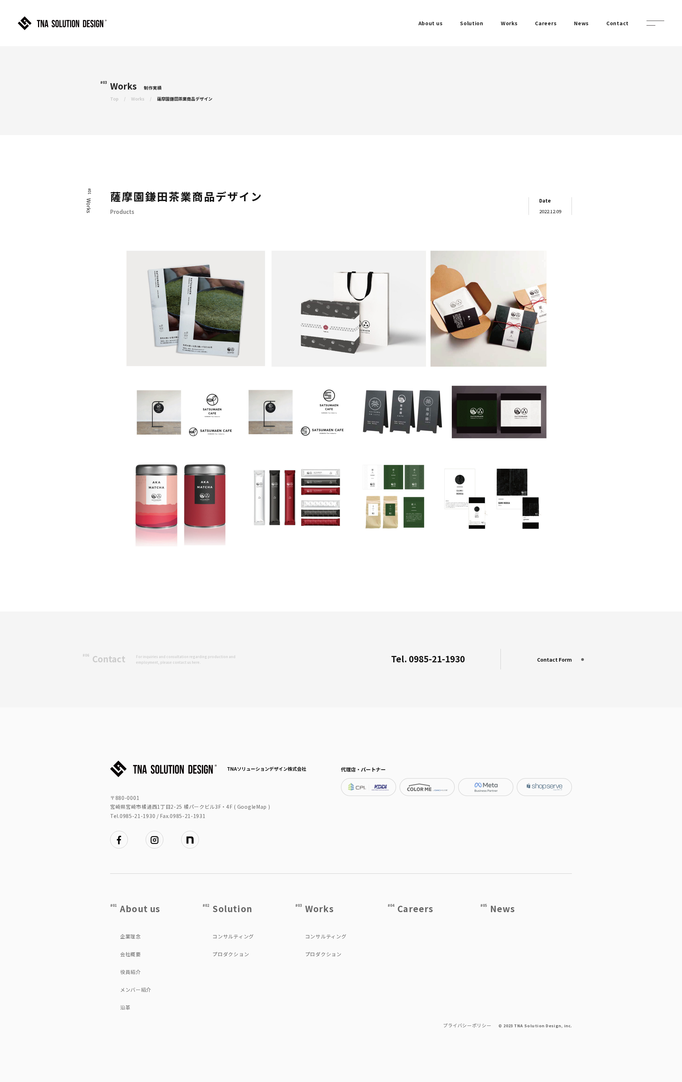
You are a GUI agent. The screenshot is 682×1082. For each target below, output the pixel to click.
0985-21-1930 (137, 815)
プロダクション (230, 954)
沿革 (125, 1007)
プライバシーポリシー (467, 1025)
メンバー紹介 (135, 989)
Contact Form (554, 659)
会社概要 (130, 954)
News (581, 23)
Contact (617, 23)
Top (114, 99)
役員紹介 (130, 971)
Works (509, 23)
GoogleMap (252, 806)
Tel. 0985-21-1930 (428, 658)
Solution (471, 23)
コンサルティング (233, 936)
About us (430, 23)
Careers (546, 23)
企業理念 (130, 936)
